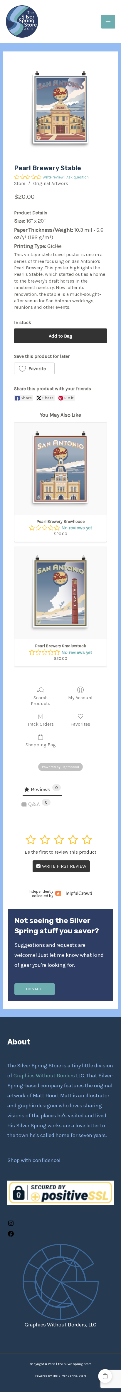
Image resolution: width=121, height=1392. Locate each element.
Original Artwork (50, 183)
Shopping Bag (41, 744)
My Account (80, 697)
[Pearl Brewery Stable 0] (60, 108)
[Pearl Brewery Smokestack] (60, 593)
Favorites (80, 724)
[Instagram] (10, 1225)
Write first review (63, 866)
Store (19, 183)
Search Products (40, 700)
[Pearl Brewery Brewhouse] (60, 469)
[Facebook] (10, 1235)
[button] (34, 368)
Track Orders (40, 724)
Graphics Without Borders (45, 1075)
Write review (53, 177)
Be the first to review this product (60, 852)
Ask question (77, 177)
